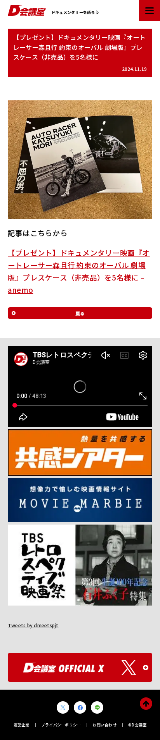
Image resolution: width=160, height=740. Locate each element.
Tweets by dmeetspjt (33, 625)
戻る (80, 313)
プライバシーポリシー (61, 725)
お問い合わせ (104, 725)
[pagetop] (146, 703)
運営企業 (22, 725)
